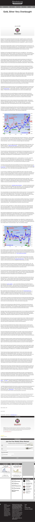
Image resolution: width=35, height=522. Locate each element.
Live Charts (5, 475)
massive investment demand (12, 145)
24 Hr (1, 465)
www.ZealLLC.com (13, 414)
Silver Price (18, 6)
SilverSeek (27, 480)
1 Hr (3, 465)
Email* (2, 445)
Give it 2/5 (1, 435)
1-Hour (3, 476)
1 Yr (9, 465)
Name (2, 448)
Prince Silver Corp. (29, 483)
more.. (8, 476)
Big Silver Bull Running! (27, 290)
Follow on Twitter (27, 507)
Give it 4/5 (3, 435)
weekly (2, 380)
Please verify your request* (4, 452)
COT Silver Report (29, 488)
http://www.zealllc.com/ (8, 431)
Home (1, 9)
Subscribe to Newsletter (29, 508)
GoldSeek (29, 6)
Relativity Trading (6, 88)
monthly (6, 380)
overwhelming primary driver (19, 258)
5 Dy (7, 465)
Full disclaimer (17, 515)
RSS (25, 506)
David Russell (28, 491)
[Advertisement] (17, 20)
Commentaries (5, 6)
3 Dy (5, 465)
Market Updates (12, 6)
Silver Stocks (24, 6)
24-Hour (5, 476)
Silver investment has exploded (21, 253)
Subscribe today (11, 389)
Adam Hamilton (17, 33)
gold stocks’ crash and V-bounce (17, 185)
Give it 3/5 (2, 435)
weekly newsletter (10, 283)
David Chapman (28, 486)
